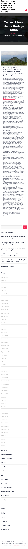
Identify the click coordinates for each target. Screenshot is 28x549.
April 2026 (3, 290)
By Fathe (15, 67)
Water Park (4, 504)
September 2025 (5, 313)
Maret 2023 (4, 410)
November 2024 (5, 345)
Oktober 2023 (4, 387)
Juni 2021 (3, 439)
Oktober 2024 (4, 348)
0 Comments (19, 69)
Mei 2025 (3, 326)
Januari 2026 (4, 300)
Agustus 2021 (4, 432)
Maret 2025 (4, 332)
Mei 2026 (3, 287)
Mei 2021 (3, 442)
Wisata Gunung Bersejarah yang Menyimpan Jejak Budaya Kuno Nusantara (13, 74)
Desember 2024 (5, 342)
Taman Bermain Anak (7, 491)
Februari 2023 (4, 413)
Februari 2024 (4, 374)
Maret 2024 (4, 371)
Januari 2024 (4, 377)
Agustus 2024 (4, 355)
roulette (3, 467)
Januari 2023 (4, 416)
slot (2, 475)
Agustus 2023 (4, 394)
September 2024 (5, 352)
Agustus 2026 (4, 277)
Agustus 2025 (4, 316)
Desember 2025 (5, 303)
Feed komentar (5, 525)
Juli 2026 (3, 281)
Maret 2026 (4, 293)
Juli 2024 (3, 358)
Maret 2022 (4, 419)
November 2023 (5, 384)
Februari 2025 (4, 335)
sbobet (3, 471)
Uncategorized (8, 69)
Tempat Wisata (5, 495)
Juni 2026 (3, 284)
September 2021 (5, 429)
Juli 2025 (3, 319)
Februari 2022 (4, 423)
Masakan (3, 462)
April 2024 (3, 368)
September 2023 (5, 390)
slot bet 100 (4, 479)
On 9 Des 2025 (6, 67)
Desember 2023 (5, 381)
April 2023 (3, 406)
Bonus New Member (7, 454)
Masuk (3, 517)
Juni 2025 (3, 323)
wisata (3, 508)
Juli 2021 (3, 436)
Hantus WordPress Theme (18, 545)
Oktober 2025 (4, 310)
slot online (4, 483)
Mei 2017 (3, 445)
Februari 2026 (4, 297)
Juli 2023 (3, 397)
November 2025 (5, 306)
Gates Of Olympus (6, 458)
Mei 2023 (3, 403)
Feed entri (4, 521)
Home (13, 33)
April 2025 (3, 329)
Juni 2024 (3, 361)
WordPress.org (5, 529)
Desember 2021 (5, 426)
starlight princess (6, 487)
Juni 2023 (3, 400)
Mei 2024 (3, 364)
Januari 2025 (4, 339)
